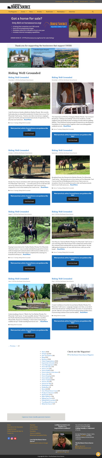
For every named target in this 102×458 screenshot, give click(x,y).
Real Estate (49, 12)
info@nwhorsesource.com (84, 448)
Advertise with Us (84, 1)
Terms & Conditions (35, 433)
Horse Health (46, 370)
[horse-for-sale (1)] (51, 42)
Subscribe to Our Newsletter (15, 427)
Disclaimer (33, 431)
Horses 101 (45, 381)
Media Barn (45, 387)
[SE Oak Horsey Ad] (19, 67)
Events (23, 12)
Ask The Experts (47, 355)
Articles (39, 12)
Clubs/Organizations (48, 361)
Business (44, 359)
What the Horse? (47, 404)
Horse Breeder (46, 366)
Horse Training (14, 122)
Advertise (72, 12)
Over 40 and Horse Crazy (49, 391)
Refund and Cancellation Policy (38, 435)
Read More (27, 119)
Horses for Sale (46, 383)
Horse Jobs (45, 374)
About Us (76, 1)
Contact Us (92, 1)
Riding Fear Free (47, 398)
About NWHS (34, 427)
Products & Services (48, 393)
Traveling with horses (48, 402)
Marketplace (61, 12)
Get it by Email (29, 134)
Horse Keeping (46, 376)
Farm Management (48, 365)
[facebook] (8, 438)
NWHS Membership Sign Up (15, 431)
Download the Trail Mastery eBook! (64, 1)
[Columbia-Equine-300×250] (43, 67)
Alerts (44, 352)
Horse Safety (46, 378)
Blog (43, 357)
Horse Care (45, 368)
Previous (12, 346)
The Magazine (12, 12)
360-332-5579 (61, 452)
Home (9, 425)
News (31, 12)
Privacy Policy (34, 429)
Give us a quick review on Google (39, 443)
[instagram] (12, 438)
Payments (32, 425)
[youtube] (15, 438)
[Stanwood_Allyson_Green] (67, 67)
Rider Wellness (46, 396)
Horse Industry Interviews (50, 372)
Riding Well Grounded (18, 77)
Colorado (83, 435)
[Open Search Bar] (93, 12)
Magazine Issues (11, 429)
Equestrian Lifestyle (48, 363)
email (67, 452)
